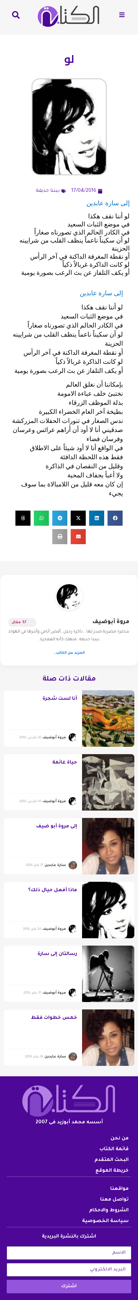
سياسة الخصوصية (105, 1221)
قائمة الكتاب (114, 1149)
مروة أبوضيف (110, 622)
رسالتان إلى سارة (57, 954)
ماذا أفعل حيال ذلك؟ (52, 890)
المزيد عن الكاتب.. (69, 653)
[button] (115, 518)
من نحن (120, 1138)
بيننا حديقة (48, 191)
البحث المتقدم (111, 1160)
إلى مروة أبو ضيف (56, 826)
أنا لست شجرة (60, 699)
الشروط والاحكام (109, 1210)
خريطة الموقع (112, 1171)
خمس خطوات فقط (54, 1018)
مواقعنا (119, 1189)
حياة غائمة (64, 763)
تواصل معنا (114, 1200)
